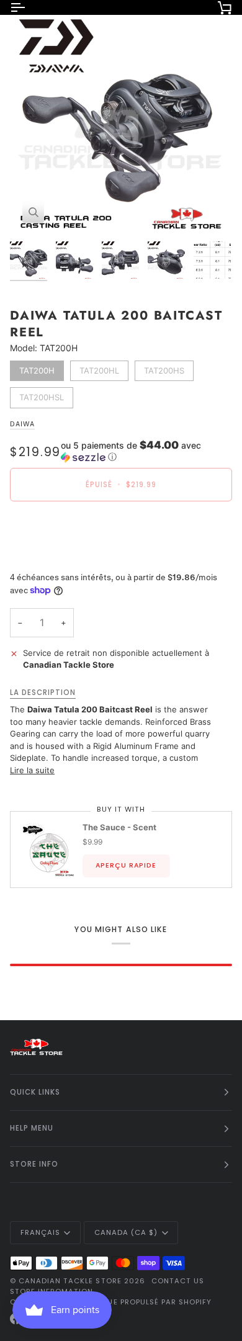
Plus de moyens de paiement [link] (66, 558)
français (40, 1232)
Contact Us (177, 1281)
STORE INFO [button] (34, 1164)
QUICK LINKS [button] (35, 1092)
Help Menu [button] (31, 1128)
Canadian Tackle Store (70, 1281)
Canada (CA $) (126, 1232)
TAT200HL (99, 368)
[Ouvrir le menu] (28, 7)
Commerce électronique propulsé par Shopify (111, 1302)
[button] (146, 451)
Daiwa (22, 424)
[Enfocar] (33, 212)
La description (43, 692)
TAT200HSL (41, 394)
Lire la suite (32, 770)
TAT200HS (164, 368)
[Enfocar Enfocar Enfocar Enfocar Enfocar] (121, 124)
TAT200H (37, 368)
